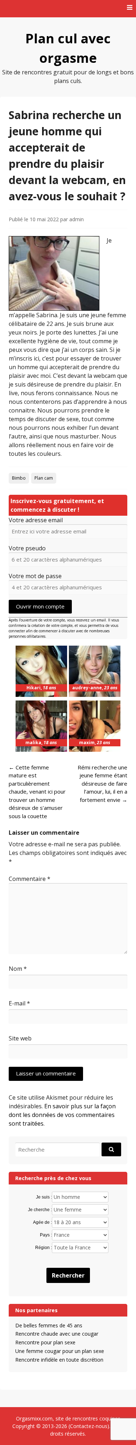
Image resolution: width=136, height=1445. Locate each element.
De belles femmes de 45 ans (48, 1325)
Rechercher (68, 1275)
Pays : (46, 1234)
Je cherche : (40, 1209)
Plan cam (43, 478)
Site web (20, 1038)
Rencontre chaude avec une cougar (56, 1333)
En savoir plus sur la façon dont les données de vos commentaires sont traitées (62, 1114)
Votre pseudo (27, 548)
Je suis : (44, 1197)
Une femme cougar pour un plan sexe (59, 1351)
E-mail (19, 1003)
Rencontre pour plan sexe (45, 1342)
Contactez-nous (88, 1426)
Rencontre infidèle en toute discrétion (59, 1359)
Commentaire (29, 879)
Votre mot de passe (35, 576)
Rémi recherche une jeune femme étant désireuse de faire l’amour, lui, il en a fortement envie (102, 783)
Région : (43, 1247)
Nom (18, 969)
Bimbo (19, 478)
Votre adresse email (36, 520)
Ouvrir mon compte (40, 606)
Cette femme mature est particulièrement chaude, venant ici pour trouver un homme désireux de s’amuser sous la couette (37, 792)
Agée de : (42, 1222)
